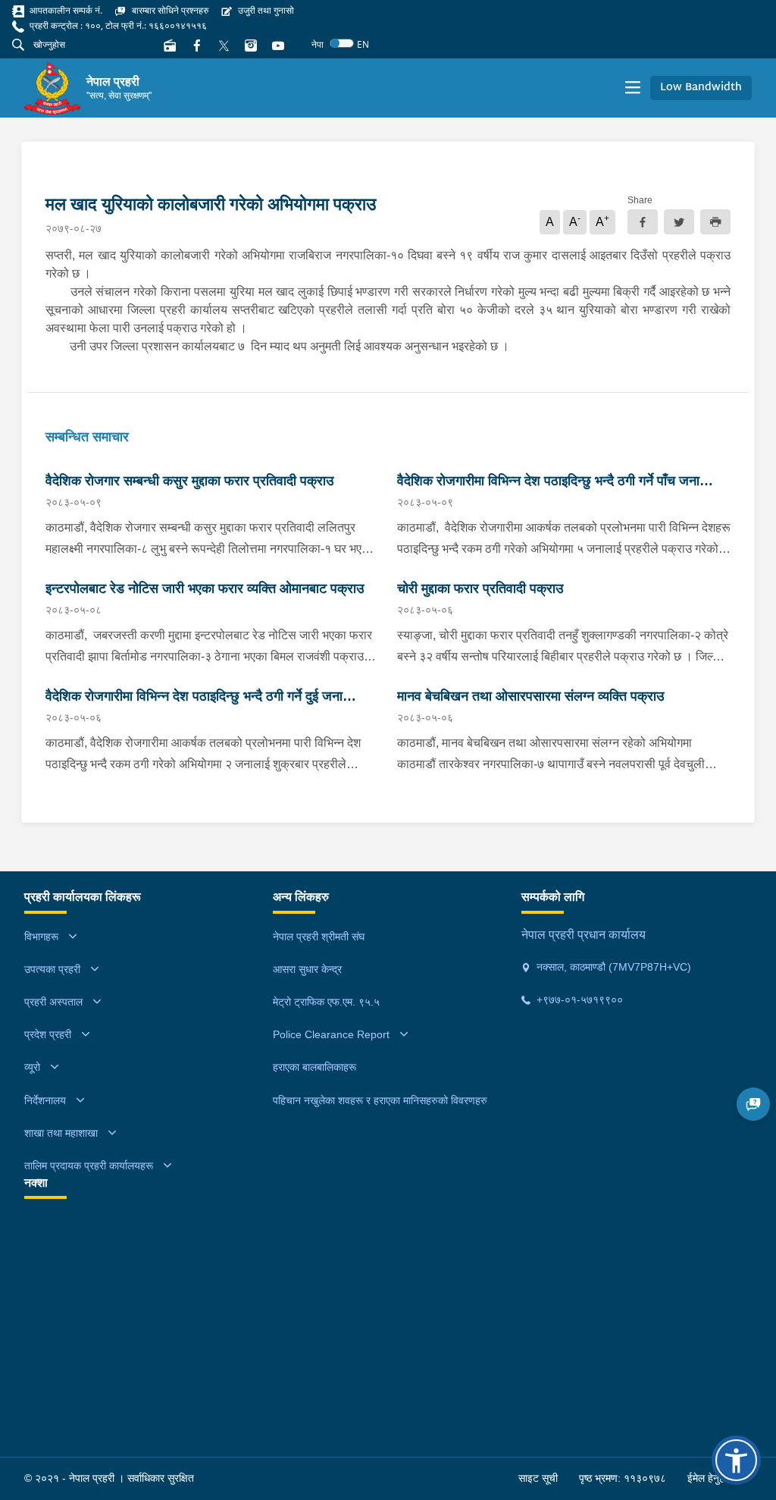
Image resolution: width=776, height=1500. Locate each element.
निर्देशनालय (45, 1100)
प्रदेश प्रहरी (47, 1034)
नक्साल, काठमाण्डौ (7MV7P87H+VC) (612, 967)
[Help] (753, 1104)
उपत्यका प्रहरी (52, 969)
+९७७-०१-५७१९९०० (578, 999)
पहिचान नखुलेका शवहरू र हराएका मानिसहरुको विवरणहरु (380, 1100)
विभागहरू (41, 936)
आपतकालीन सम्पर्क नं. (64, 10)
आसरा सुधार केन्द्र (307, 969)
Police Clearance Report (331, 1034)
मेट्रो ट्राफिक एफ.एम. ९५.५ (326, 1002)
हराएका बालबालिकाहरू (314, 1067)
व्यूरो (32, 1067)
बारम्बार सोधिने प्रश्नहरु (169, 10)
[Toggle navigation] (632, 88)
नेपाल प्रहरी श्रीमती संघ (319, 936)
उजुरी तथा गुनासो (265, 10)
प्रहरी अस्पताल (53, 1002)
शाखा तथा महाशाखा (61, 1133)
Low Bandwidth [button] (701, 87)
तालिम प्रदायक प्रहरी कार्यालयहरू (88, 1166)
